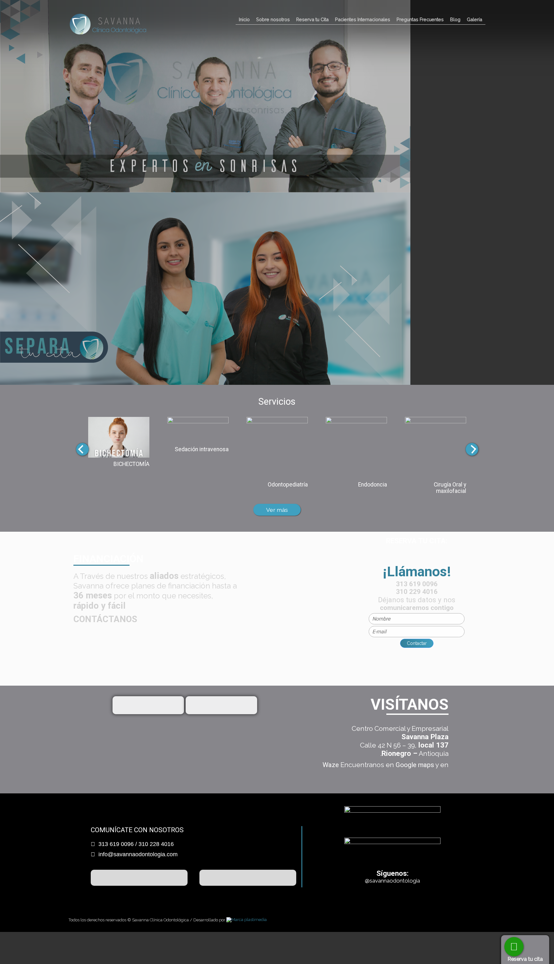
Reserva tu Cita (312, 19)
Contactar (417, 643)
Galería (474, 19)
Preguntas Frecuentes (420, 19)
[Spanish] (471, 11)
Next (472, 449)
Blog (455, 19)
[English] (480, 11)
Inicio (244, 19)
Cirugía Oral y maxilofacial (450, 487)
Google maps (415, 765)
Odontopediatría (288, 484)
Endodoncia (372, 484)
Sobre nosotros (273, 19)
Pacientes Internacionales (362, 19)
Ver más (277, 509)
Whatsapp (514, 946)
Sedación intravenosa (202, 449)
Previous (82, 449)
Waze (331, 765)
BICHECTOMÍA (131, 464)
